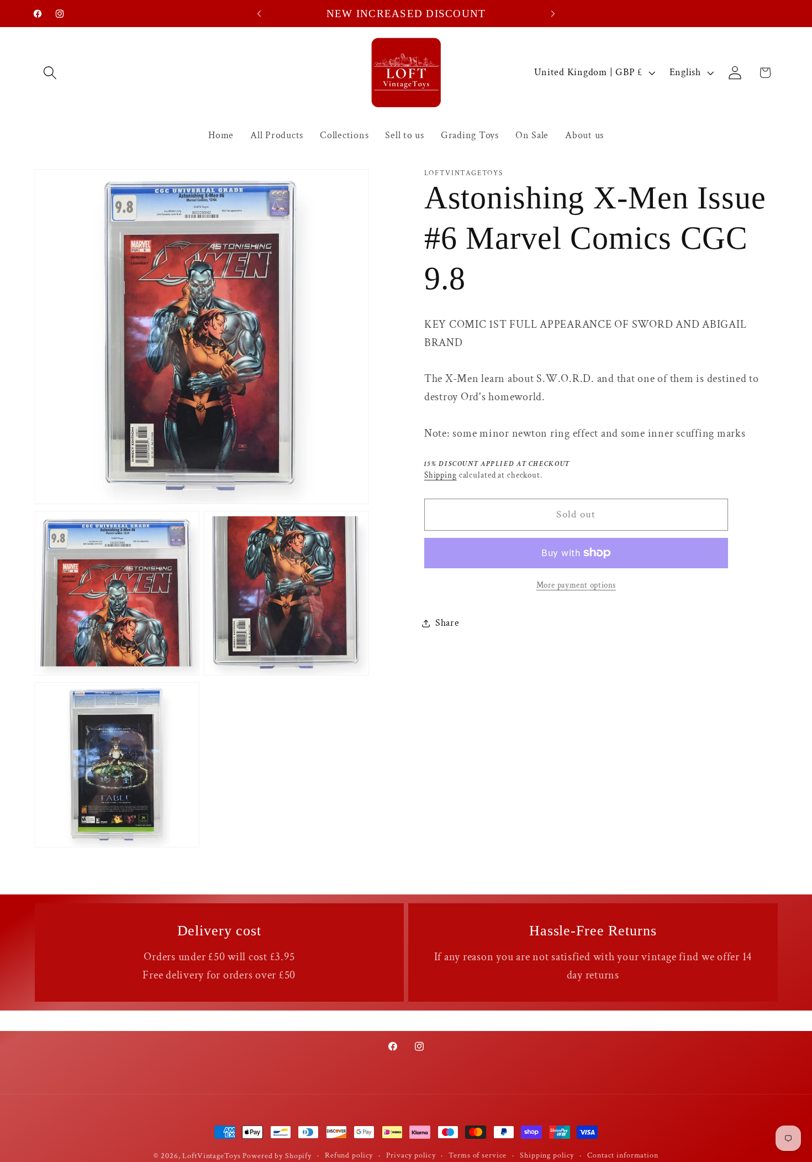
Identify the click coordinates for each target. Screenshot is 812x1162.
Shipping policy (547, 1155)
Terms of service (478, 1155)
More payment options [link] (576, 585)
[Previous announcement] (259, 14)
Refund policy (349, 1155)
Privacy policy (410, 1155)
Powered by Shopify (277, 1156)
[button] (50, 72)
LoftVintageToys (211, 1156)
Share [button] (447, 622)
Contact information (622, 1155)
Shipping (440, 475)
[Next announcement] (553, 14)
